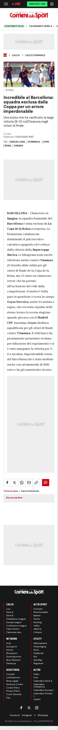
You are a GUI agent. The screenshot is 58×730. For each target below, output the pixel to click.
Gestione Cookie (14, 684)
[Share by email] (29, 482)
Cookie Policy (13, 687)
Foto (36, 677)
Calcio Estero (13, 629)
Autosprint (11, 646)
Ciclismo (38, 632)
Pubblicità (38, 653)
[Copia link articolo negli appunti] (36, 482)
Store (36, 649)
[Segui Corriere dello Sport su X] (29, 708)
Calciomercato (13, 632)
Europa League (13, 622)
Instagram (27, 715)
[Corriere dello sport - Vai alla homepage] (29, 15)
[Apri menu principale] (6, 4)
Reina (8, 145)
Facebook (15, 715)
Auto (8, 643)
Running (38, 622)
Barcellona (17, 141)
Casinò (37, 699)
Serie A (9, 612)
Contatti (10, 674)
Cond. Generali (13, 694)
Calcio (16, 55)
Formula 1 (38, 609)
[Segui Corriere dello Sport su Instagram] (37, 708)
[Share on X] (14, 482)
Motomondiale (41, 612)
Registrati (38, 663)
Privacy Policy (13, 691)
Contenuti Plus (14, 26)
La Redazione (13, 677)
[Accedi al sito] (52, 4)
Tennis (37, 619)
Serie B (9, 615)
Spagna (18, 145)
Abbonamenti (40, 643)
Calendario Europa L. (44, 690)
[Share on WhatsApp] (21, 482)
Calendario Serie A (40, 26)
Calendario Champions (39, 685)
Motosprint (11, 653)
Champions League (16, 619)
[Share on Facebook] (7, 482)
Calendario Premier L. (43, 694)
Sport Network (13, 660)
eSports (37, 629)
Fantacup (11, 663)
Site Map (38, 660)
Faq (8, 697)
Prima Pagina (40, 646)
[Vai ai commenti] (45, 482)
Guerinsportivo (13, 656)
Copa (46, 141)
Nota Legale (12, 681)
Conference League (16, 625)
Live (17, 4)
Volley (36, 625)
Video (36, 674)
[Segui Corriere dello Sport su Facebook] (21, 708)
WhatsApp (43, 715)
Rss (35, 656)
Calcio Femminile (35, 55)
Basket (37, 615)
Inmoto (9, 649)
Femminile (34, 141)
